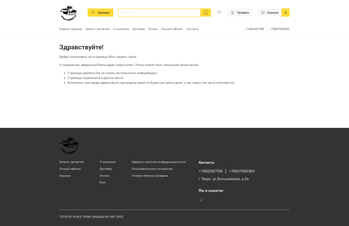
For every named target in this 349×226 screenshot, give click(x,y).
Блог (103, 182)
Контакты (192, 29)
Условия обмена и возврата (150, 175)
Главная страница (70, 29)
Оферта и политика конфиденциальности (159, 162)
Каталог (104, 13)
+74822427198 (254, 29)
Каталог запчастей (97, 29)
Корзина (64, 175)
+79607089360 (280, 29)
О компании (121, 29)
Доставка (139, 29)
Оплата (153, 29)
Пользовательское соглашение (152, 169)
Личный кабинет (172, 29)
